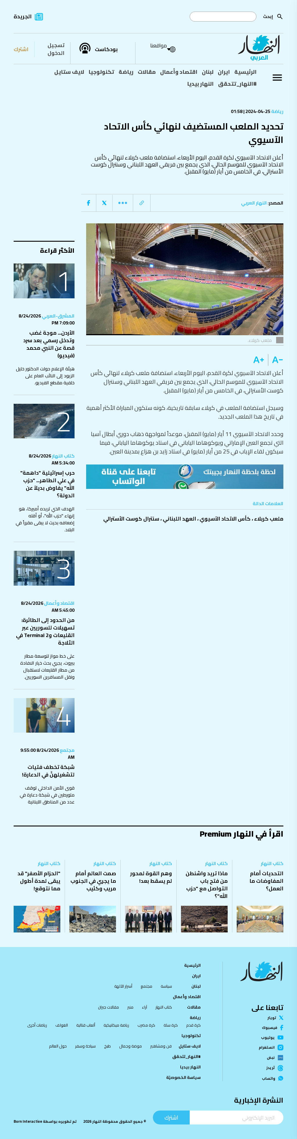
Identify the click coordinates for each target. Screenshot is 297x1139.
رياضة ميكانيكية (116, 1025)
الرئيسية (245, 72)
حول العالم (58, 1046)
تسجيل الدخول (56, 49)
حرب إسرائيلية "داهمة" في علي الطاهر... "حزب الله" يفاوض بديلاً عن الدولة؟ (47, 484)
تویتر (271, 1017)
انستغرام (267, 1047)
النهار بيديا (200, 83)
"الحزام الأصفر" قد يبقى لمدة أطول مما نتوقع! (38, 881)
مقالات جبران (108, 1007)
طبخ (107, 1046)
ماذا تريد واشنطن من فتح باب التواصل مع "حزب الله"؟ (207, 885)
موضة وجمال (130, 1046)
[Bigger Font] (259, 360)
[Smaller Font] (275, 360)
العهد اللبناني (179, 518)
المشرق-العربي (58, 315)
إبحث (268, 16)
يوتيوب (268, 1037)
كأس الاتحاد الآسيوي (225, 518)
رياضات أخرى (37, 1025)
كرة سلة (171, 1025)
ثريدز (270, 1068)
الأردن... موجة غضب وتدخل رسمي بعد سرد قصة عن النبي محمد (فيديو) (49, 344)
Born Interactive (28, 1121)
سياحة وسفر (85, 1046)
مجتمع (67, 750)
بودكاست (106, 49)
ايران (224, 72)
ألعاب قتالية (85, 1025)
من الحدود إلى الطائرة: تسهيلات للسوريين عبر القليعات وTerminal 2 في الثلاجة (45, 631)
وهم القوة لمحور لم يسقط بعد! (151, 877)
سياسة (166, 986)
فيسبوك (269, 1027)
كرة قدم (193, 1025)
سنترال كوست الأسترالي (131, 518)
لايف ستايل (69, 72)
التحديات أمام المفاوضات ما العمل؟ (266, 881)
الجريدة (23, 16)
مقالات (147, 72)
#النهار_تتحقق (237, 83)
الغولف (61, 1025)
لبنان (207, 72)
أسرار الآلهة (123, 986)
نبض (271, 1058)
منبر (130, 1007)
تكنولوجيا (101, 72)
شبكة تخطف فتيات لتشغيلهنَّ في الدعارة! (48, 770)
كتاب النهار (63, 455)
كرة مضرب (146, 1025)
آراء (144, 1007)
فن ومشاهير (161, 1046)
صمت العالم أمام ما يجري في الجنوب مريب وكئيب (93, 881)
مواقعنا (158, 45)
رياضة (126, 72)
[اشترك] (184, 476)
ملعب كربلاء (268, 518)
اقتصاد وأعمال (179, 72)
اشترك (21, 49)
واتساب (268, 1078)
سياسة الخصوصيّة (183, 1077)
